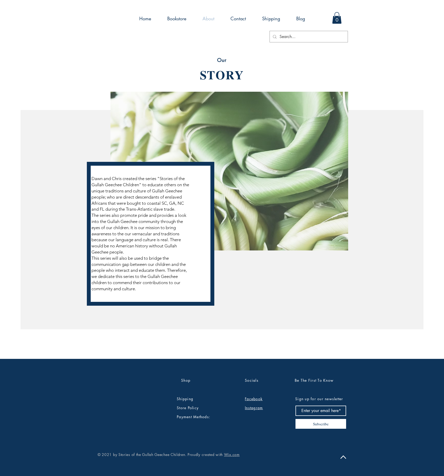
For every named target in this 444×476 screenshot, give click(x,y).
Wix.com (232, 454)
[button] (337, 18)
